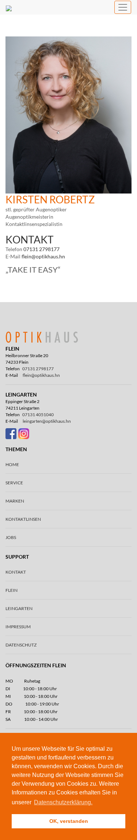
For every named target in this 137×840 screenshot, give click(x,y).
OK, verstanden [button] (68, 821)
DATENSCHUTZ (21, 645)
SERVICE (14, 482)
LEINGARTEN (19, 608)
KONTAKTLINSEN (23, 519)
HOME (12, 464)
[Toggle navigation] (122, 7)
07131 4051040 (38, 414)
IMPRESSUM (18, 626)
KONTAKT (15, 572)
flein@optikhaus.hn (43, 256)
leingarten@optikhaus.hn (47, 421)
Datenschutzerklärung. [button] (63, 802)
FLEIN (11, 590)
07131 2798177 (41, 249)
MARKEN (14, 501)
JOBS (10, 537)
